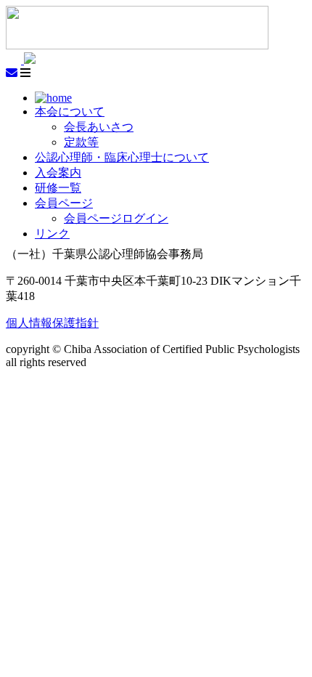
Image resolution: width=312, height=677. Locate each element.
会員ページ (64, 203)
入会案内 (58, 172)
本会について (69, 111)
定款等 (81, 142)
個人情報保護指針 (52, 323)
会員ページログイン (116, 218)
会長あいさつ (99, 127)
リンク (52, 233)
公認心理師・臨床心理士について (122, 157)
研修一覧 (58, 188)
